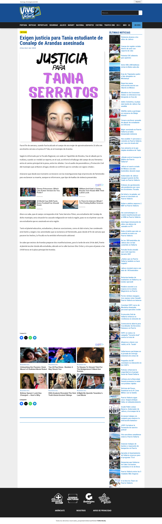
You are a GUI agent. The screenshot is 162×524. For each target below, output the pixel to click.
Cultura (99, 25)
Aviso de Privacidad (102, 510)
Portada (23, 25)
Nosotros (81, 510)
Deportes (90, 25)
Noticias (32, 25)
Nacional (80, 25)
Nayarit (71, 25)
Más (125, 25)
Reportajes (43, 25)
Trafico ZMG (109, 25)
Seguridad (53, 25)
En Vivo (138, 25)
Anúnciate (60, 510)
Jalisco (63, 25)
